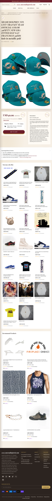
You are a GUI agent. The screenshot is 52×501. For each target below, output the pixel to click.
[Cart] (49, 4)
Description (32, 115)
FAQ (35, 459)
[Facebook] (3, 476)
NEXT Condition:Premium (40, 298)
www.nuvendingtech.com (26, 4)
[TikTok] (12, 476)
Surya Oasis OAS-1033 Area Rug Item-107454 (11, 394)
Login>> (6, 368)
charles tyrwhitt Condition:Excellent (41, 182)
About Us (37, 454)
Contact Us (37, 457)
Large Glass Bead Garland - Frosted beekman (11, 430)
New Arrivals (30, 8)
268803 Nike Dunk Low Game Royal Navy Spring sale (10, 206)
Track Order (37, 461)
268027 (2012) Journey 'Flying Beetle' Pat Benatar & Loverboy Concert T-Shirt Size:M (25, 275)
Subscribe (46, 487)
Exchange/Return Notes (8, 150)
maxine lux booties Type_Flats (24, 251)
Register (45, 4)
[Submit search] (14, 4)
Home (14, 8)
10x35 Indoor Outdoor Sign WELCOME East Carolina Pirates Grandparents (25, 206)
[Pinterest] (3, 479)
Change (21, 123)
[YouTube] (9, 476)
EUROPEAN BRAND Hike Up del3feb (33, 430)
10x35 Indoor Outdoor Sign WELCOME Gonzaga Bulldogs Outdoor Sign (40, 275)
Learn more (6, 120)
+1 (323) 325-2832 (25, 460)
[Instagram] (6, 476)
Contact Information (26, 498)
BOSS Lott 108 (21, 321)
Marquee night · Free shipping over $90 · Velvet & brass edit (26, 1)
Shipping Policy (47, 463)
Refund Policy (47, 454)
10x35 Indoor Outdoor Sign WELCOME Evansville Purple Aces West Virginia (25, 229)
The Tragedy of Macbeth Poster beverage (40, 229)
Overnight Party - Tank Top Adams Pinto (34, 394)
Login (40, 4)
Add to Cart (14, 132)
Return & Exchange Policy (25, 157)
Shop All (20, 8)
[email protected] (33, 155)
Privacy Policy (46, 457)
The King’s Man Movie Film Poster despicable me (25, 298)
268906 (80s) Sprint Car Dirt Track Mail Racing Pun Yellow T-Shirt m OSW (10, 322)
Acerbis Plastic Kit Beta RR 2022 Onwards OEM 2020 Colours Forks (12, 360)
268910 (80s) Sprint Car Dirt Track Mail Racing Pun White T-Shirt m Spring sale (25, 183)
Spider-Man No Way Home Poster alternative (9, 298)
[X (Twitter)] (16, 476)
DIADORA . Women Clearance (8, 251)
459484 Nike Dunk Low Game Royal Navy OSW (41, 252)
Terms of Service (40, 496)
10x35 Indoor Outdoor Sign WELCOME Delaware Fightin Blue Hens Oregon (41, 206)
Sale (37, 8)
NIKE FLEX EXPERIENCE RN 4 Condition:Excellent (8, 275)
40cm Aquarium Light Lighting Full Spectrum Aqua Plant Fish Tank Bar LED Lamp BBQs (9, 183)
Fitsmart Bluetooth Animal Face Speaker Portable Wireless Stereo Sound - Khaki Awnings (9, 229)
